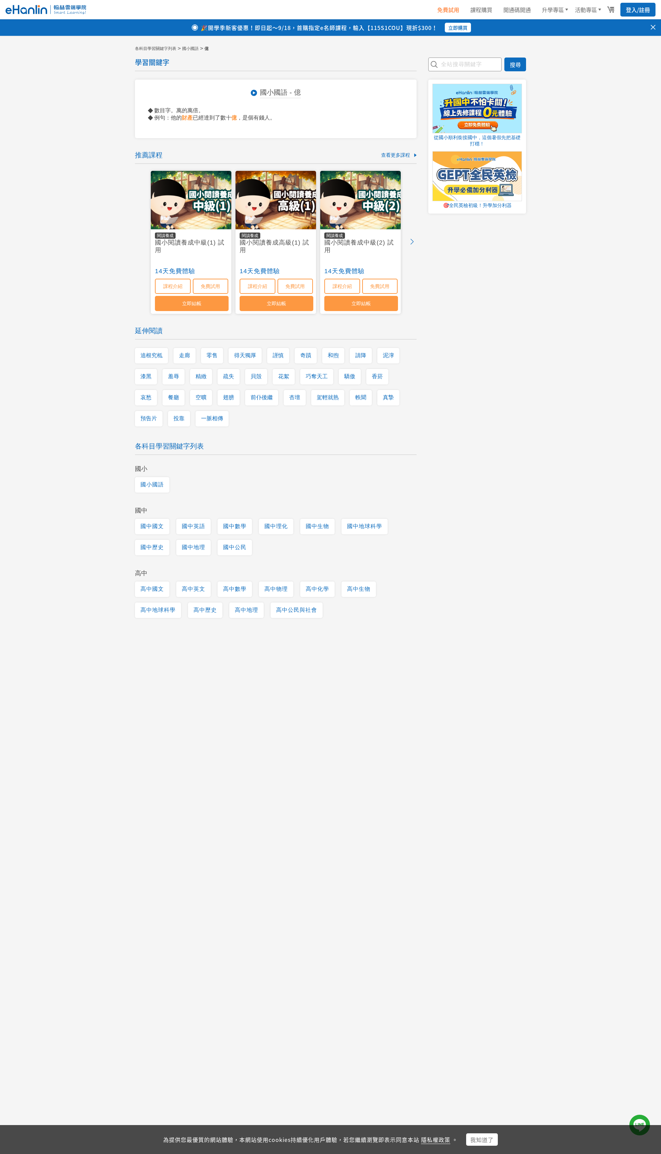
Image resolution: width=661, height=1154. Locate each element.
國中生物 (317, 526)
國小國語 (190, 48)
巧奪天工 (317, 376)
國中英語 (193, 526)
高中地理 (246, 610)
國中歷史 (152, 547)
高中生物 (358, 589)
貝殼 (256, 376)
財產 (187, 118)
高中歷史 (205, 610)
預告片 (148, 418)
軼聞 (360, 397)
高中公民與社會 (296, 610)
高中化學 (317, 589)
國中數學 (234, 526)
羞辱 (173, 376)
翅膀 (228, 397)
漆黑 (145, 376)
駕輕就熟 (328, 397)
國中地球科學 (364, 526)
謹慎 (278, 355)
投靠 (179, 418)
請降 (360, 355)
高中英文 (193, 589)
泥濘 (388, 355)
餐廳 (173, 397)
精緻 (201, 376)
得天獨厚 (245, 355)
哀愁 (145, 397)
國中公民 (234, 547)
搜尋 (515, 64)
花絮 (283, 376)
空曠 (201, 397)
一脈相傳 (212, 418)
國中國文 (152, 526)
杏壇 (294, 397)
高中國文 (152, 589)
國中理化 (276, 526)
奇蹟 (305, 355)
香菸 (377, 376)
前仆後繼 (262, 397)
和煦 (333, 355)
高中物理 (276, 589)
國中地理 (193, 547)
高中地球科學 (158, 610)
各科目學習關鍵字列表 (155, 48)
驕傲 (349, 376)
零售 (212, 355)
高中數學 (234, 589)
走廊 (184, 355)
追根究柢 (151, 355)
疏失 (228, 376)
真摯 (388, 397)
